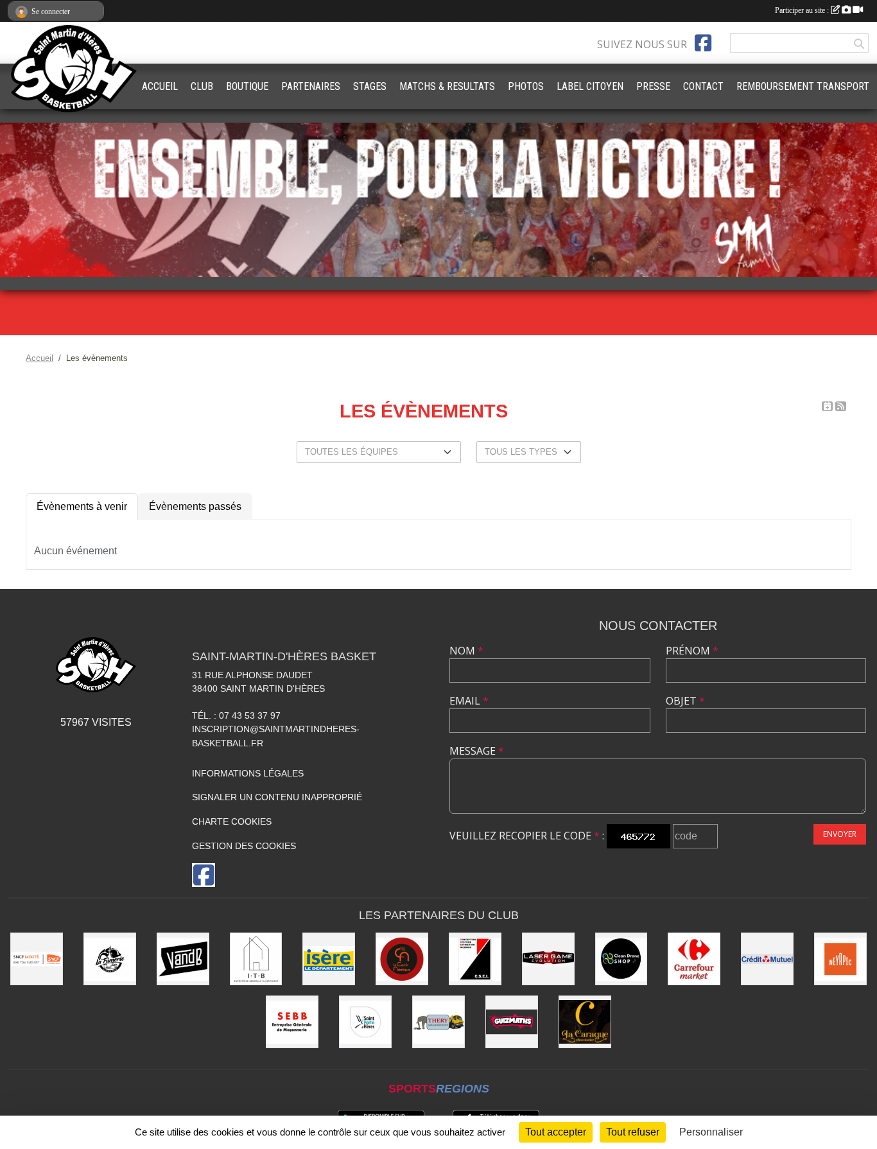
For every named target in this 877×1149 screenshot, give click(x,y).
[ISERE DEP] (328, 959)
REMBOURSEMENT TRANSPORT (802, 86)
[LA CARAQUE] (585, 1022)
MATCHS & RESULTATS (447, 86)
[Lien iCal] (827, 406)
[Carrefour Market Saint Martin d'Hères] (694, 959)
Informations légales (248, 773)
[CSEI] (475, 959)
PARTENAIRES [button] (310, 86)
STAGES (369, 86)
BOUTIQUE (247, 86)
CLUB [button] (202, 86)
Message (476, 751)
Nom (466, 651)
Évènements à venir (82, 506)
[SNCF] (36, 959)
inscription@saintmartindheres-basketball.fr (276, 736)
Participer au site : (803, 10)
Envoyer (839, 834)
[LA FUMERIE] (109, 959)
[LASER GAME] (548, 959)
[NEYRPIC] (840, 959)
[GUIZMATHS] (511, 1022)
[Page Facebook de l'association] (703, 43)
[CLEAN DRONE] (621, 959)
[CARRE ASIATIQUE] (402, 959)
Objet (685, 701)
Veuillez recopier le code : (526, 836)
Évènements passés (195, 506)
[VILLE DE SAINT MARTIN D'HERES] (365, 1022)
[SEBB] (292, 1022)
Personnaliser (711, 1132)
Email (469, 701)
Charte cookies (232, 821)
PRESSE (653, 86)
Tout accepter (555, 1132)
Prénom (692, 651)
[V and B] (183, 959)
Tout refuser (632, 1132)
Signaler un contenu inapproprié (277, 797)
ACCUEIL (160, 86)
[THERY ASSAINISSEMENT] (438, 1022)
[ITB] (256, 959)
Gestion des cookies (244, 846)
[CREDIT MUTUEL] (767, 959)
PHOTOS (526, 86)
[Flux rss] (840, 406)
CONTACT (703, 86)
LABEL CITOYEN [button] (590, 86)
